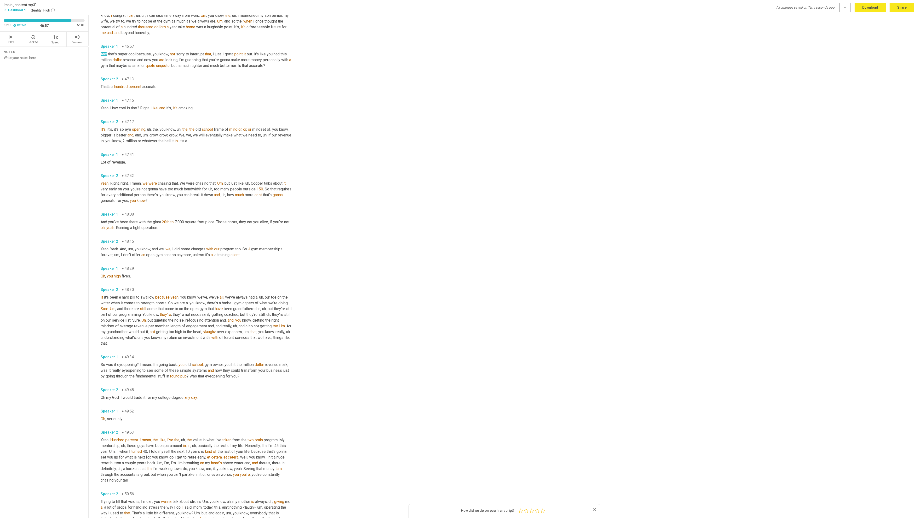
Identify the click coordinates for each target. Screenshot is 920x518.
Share (902, 7)
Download (870, 7)
